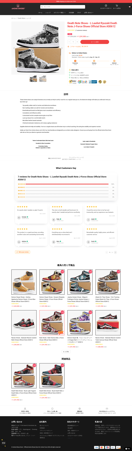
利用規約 (42, 428)
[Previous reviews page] (106, 252)
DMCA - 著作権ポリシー (46, 433)
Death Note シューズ (24, 18)
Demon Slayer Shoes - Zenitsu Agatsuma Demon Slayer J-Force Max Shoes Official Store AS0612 (23, 299)
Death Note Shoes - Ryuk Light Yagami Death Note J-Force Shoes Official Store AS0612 (23, 393)
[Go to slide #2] (42, 78)
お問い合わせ (71, 433)
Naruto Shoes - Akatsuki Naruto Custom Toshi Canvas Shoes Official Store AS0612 (108, 340)
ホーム (13, 18)
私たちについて (44, 425)
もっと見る (66, 351)
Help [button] (129, 448)
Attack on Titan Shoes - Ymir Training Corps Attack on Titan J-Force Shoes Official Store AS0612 (107, 299)
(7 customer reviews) (81, 30)
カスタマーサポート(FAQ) (75, 435)
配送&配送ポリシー (73, 425)
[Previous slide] (14, 48)
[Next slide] (62, 48)
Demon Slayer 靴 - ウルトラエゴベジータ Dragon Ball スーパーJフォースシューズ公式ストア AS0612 (79, 340)
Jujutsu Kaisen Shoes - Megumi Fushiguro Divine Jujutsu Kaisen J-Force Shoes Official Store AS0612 (78, 299)
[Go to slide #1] (33, 78)
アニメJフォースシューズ (76, 157)
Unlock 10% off (3, 443)
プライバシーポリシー (46, 430)
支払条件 (70, 428)
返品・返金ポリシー (73, 430)
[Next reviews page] (115, 252)
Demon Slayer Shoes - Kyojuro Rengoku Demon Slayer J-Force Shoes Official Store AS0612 (51, 299)
